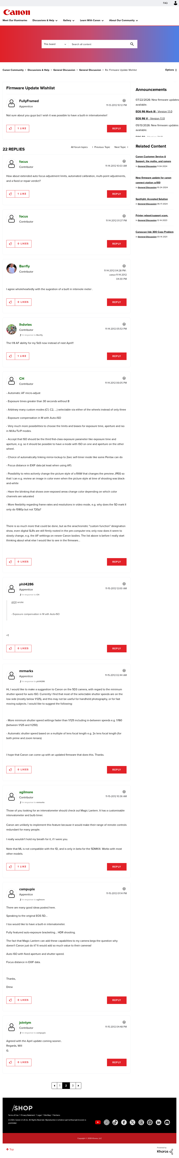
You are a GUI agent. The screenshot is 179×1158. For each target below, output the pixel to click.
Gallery (67, 20)
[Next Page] (78, 1085)
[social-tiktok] (115, 1122)
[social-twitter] (132, 1122)
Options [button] (169, 70)
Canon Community (16, 12)
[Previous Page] (54, 1085)
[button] (10, 128)
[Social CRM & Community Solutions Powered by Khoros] (165, 1150)
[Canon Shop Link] (20, 1107)
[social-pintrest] (150, 1122)
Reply (116, 128)
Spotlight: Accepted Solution (152, 199)
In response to (32, 335)
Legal (39, 1115)
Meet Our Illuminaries (15, 20)
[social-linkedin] (158, 1122)
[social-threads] (141, 1122)
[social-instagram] (106, 1122)
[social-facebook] (124, 1122)
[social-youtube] (98, 1122)
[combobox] (102, 44)
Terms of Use (13, 1115)
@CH (14, 602)
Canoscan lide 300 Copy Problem (155, 232)
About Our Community (122, 20)
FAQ (165, 3)
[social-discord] (167, 1122)
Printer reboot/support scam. (152, 215)
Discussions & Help (43, 20)
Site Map (47, 1115)
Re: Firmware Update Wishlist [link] (121, 70)
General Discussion (64, 70)
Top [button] (11, 1149)
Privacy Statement (28, 1115)
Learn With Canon (90, 20)
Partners (56, 1115)
